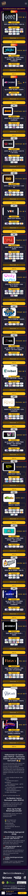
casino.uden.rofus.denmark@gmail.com (14, 888)
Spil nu (14, 41)
